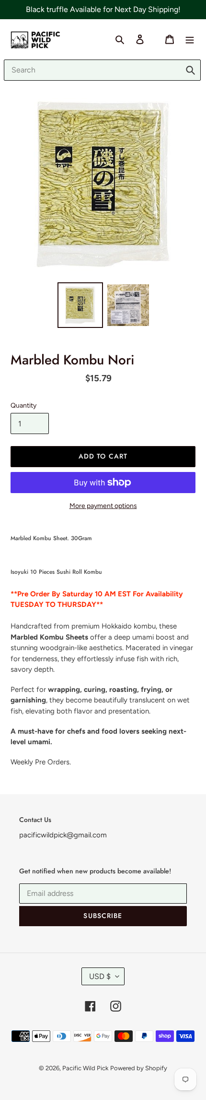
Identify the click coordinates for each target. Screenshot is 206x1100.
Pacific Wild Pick (85, 1068)
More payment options (103, 506)
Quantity (23, 405)
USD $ (100, 976)
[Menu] (190, 38)
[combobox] (102, 70)
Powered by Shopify (138, 1068)
